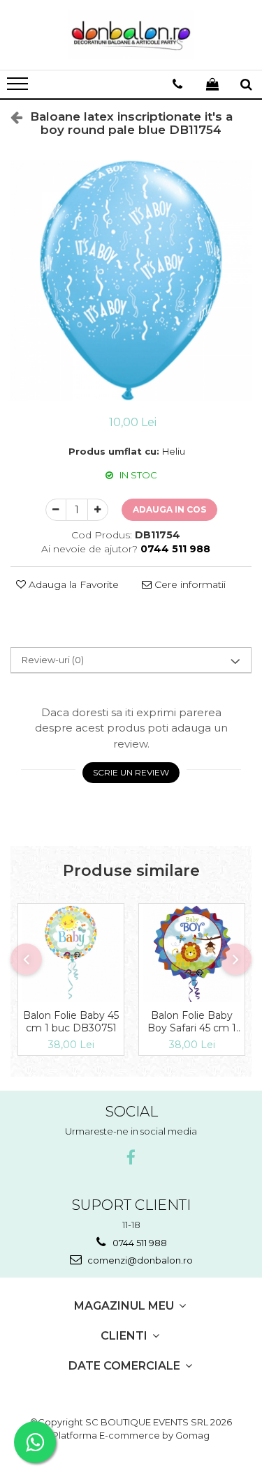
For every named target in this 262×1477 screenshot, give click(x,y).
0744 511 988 (138, 1242)
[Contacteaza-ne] (177, 84)
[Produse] (19, 87)
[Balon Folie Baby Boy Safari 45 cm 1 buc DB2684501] (192, 953)
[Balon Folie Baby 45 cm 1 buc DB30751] (71, 953)
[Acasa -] (131, 34)
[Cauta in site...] (246, 84)
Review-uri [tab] (53, 659)
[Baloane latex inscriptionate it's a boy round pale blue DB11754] (131, 280)
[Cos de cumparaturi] (212, 84)
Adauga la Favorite (72, 584)
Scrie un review (131, 772)
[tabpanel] (131, 280)
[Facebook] (131, 1158)
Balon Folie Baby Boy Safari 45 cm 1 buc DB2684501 (191, 1021)
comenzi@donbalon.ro (139, 1260)
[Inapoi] (10, 117)
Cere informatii (189, 584)
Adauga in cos (169, 509)
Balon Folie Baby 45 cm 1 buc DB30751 (71, 1021)
